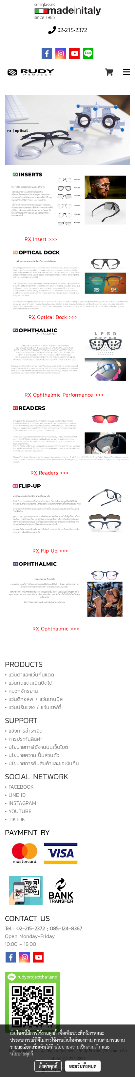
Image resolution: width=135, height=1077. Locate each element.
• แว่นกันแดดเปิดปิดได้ (28, 683)
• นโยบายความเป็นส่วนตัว (32, 755)
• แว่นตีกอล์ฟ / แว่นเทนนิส (34, 699)
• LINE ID (15, 795)
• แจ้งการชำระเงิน (24, 731)
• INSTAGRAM (20, 803)
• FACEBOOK (19, 787)
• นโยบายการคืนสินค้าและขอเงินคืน (42, 763)
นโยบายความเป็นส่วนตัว (77, 1047)
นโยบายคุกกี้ (21, 1053)
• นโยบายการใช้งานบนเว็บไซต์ (36, 747)
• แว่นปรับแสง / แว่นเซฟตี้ (33, 707)
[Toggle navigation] (126, 72)
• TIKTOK (15, 819)
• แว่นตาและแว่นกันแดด (29, 674)
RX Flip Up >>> (50, 550)
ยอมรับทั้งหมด (83, 1066)
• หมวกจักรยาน (21, 691)
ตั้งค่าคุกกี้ (48, 1066)
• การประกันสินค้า (24, 739)
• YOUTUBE (18, 811)
